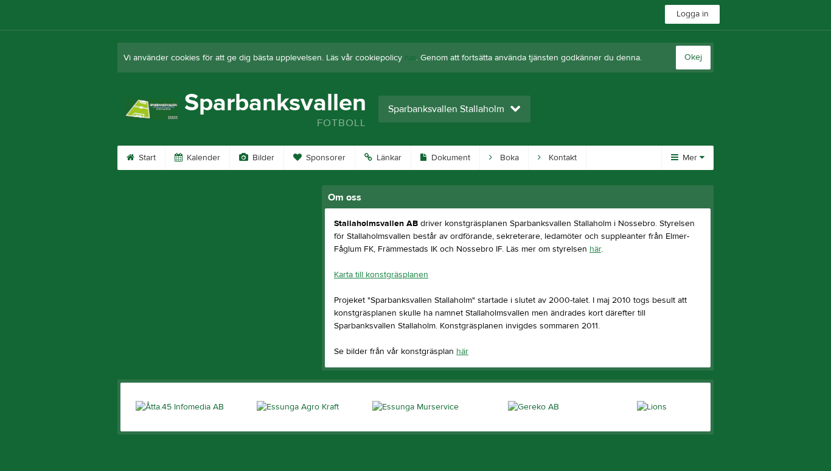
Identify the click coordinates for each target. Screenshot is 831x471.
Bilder (262, 157)
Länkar (388, 157)
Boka (508, 157)
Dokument (449, 157)
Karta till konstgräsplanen (381, 274)
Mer (690, 157)
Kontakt (561, 157)
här (410, 57)
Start (146, 157)
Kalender (202, 157)
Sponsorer (325, 157)
